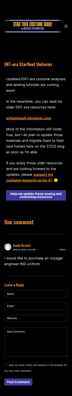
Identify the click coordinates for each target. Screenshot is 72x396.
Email (11, 306)
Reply (63, 249)
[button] (36, 195)
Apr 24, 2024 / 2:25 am (24, 249)
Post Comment (18, 382)
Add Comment (16, 331)
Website (12, 318)
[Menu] (66, 26)
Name (11, 293)
